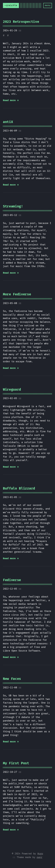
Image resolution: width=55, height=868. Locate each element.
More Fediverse (17, 294)
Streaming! (13, 206)
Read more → (10, 100)
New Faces (12, 679)
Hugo (40, 853)
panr (39, 857)
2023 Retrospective (21, 22)
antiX (8, 122)
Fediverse (12, 580)
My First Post (16, 763)
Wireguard (12, 390)
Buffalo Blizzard (19, 488)
